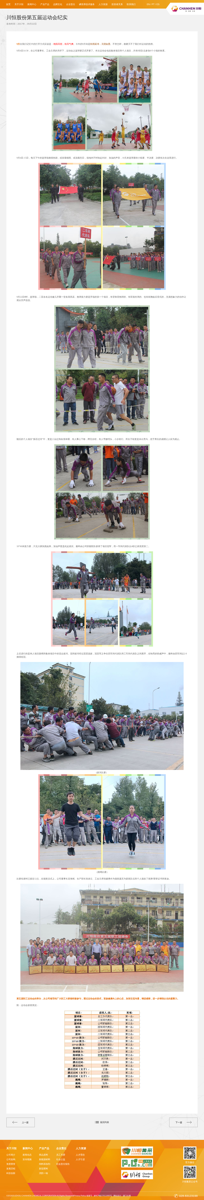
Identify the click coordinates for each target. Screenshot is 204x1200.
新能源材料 (44, 1159)
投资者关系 (117, 4)
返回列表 (104, 1122)
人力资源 (103, 4)
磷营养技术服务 (87, 4)
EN (148, 4)
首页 (8, 4)
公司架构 (10, 1159)
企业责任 (70, 4)
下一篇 (178, 1122)
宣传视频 (27, 1159)
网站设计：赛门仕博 (122, 1196)
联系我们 (131, 4)
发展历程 (10, 1168)
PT (153, 4)
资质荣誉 (10, 1164)
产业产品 (44, 4)
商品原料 (43, 1154)
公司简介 (10, 1154)
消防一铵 (43, 1173)
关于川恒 (19, 4)
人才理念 (80, 1154)
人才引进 (80, 1159)
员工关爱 (60, 1154)
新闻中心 (31, 4)
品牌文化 (57, 4)
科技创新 (10, 1173)
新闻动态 (27, 1154)
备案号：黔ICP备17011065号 (99, 1196)
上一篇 (25, 1122)
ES (158, 4)
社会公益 (60, 1159)
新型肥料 (43, 1168)
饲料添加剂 (44, 1164)
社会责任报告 (63, 1164)
